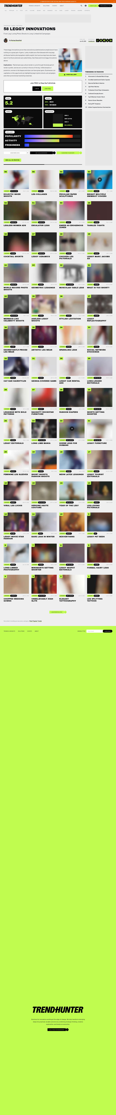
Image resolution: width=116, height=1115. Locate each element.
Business (50, 10)
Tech (21, 10)
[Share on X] (107, 40)
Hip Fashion (19, 25)
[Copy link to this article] (97, 40)
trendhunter (91, 41)
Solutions (46, 5)
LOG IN (37, 88)
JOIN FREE (47, 88)
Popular (11, 10)
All (6, 10)
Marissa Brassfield (16, 40)
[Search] (81, 5)
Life (26, 10)
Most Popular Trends (35, 621)
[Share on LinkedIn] (101, 40)
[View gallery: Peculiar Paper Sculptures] (64, 66)
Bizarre (80, 10)
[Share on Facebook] (104, 40)
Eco (56, 10)
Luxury (67, 10)
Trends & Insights (34, 5)
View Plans (93, 5)
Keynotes (87, 10)
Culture (32, 10)
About (62, 5)
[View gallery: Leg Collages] (76, 54)
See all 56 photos (12, 160)
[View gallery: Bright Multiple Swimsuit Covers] (76, 66)
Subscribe (108, 631)
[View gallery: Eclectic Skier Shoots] (64, 54)
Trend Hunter (7, 25)
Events (54, 5)
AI (16, 10)
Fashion (73, 10)
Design (39, 10)
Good (61, 10)
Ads (44, 10)
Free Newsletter (105, 5)
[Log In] (85, 5)
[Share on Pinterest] (110, 40)
